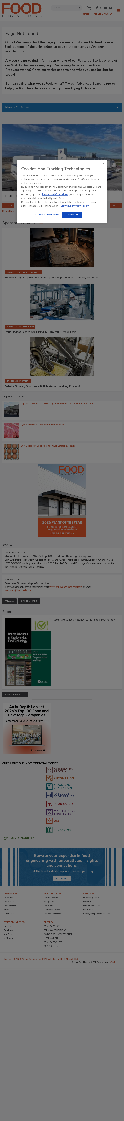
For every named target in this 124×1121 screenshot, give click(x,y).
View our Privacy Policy (74, 206)
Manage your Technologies (47, 215)
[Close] (103, 163)
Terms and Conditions (55, 194)
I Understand (72, 215)
